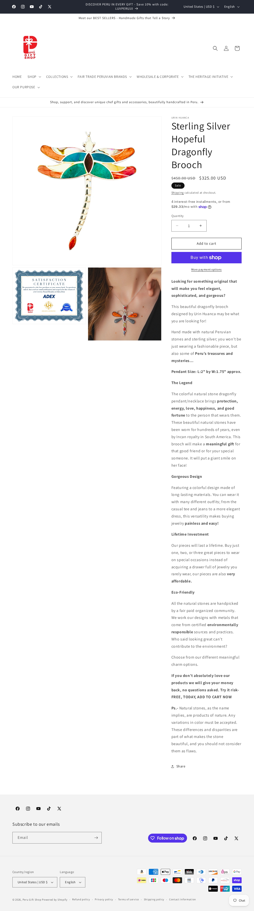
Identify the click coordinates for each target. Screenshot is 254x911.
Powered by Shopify (54, 899)
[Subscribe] (96, 838)
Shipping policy (154, 899)
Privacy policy (104, 899)
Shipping (177, 192)
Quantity (177, 216)
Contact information (182, 899)
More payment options (206, 269)
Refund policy (81, 899)
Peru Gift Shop (32, 899)
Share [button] (181, 766)
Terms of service (128, 899)
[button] (34, 76)
